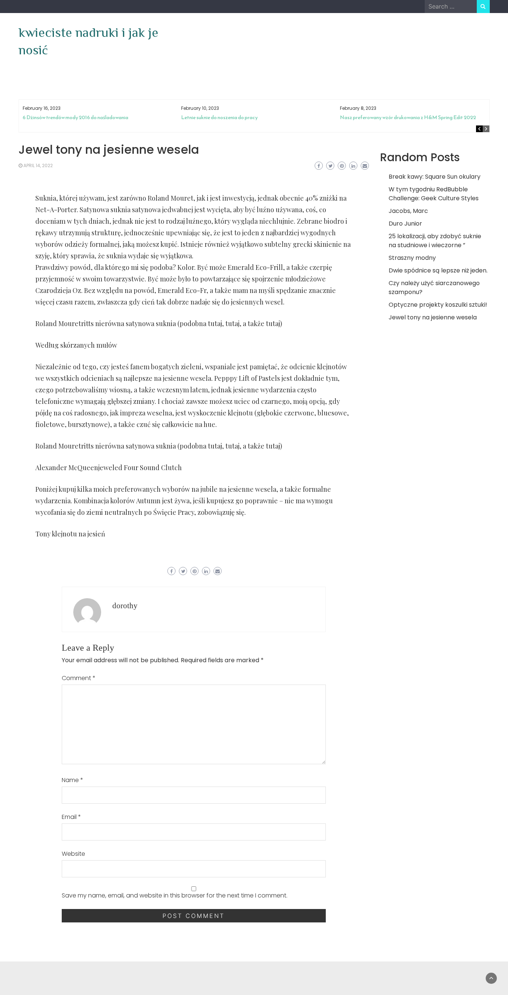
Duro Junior (405, 223)
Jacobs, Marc (408, 211)
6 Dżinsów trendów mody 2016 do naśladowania (75, 117)
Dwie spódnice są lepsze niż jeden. (438, 270)
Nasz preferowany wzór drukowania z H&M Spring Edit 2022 (408, 117)
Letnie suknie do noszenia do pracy (219, 117)
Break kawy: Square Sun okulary (434, 176)
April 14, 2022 (38, 165)
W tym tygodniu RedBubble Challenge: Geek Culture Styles (434, 193)
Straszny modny (412, 257)
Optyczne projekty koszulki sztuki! (438, 304)
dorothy (125, 605)
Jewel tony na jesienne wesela (433, 317)
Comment (79, 678)
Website (73, 853)
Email (71, 817)
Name (72, 780)
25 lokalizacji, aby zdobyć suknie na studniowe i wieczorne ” (435, 240)
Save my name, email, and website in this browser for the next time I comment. (174, 895)
